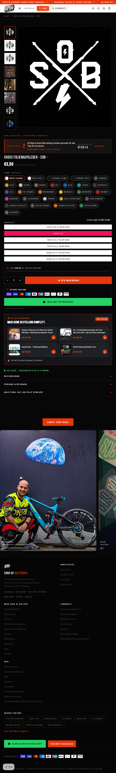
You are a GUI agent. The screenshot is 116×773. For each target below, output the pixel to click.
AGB (6, 676)
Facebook (9, 592)
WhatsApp (9, 597)
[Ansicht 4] (10, 71)
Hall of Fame (66, 624)
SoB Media (98, 768)
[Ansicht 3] (10, 58)
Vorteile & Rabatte (68, 614)
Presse (7, 634)
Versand (8, 681)
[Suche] (98, 8)
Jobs (6, 648)
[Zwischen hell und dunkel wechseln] (93, 8)
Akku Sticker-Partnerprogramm (74, 638)
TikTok (19, 597)
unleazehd (82, 718)
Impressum (9, 686)
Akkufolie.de (66, 584)
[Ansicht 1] (10, 32)
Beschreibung (12, 376)
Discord (42, 592)
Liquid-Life (34, 718)
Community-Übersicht (70, 609)
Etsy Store (65, 579)
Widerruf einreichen (62, 744)
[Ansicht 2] (10, 45)
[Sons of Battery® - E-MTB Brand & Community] (9, 8)
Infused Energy (13, 725)
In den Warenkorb (68, 280)
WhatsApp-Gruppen (69, 634)
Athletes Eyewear (34, 725)
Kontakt (7, 653)
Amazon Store (66, 574)
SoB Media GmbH (12, 609)
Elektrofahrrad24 (15, 718)
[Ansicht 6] (10, 98)
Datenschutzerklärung (14, 671)
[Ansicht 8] (10, 124)
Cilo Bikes (67, 718)
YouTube (32, 592)
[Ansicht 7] (10, 111)
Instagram (21, 592)
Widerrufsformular (12, 696)
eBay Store (65, 569)
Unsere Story (10, 614)
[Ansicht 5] (10, 85)
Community (60, 8)
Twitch (28, 597)
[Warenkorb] (109, 8)
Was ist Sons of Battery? (15, 629)
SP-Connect (97, 718)
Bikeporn (64, 629)
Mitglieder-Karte (67, 619)
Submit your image (58, 422)
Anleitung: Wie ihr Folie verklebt (24, 392)
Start (7, 16)
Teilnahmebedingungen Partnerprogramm (23, 701)
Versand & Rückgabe (15, 384)
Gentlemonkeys (55, 725)
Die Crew (8, 619)
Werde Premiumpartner (14, 624)
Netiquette (9, 643)
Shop (44, 8)
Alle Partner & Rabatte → (17, 731)
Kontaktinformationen (14, 691)
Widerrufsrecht (11, 666)
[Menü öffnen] (19, 8)
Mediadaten (9, 638)
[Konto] (104, 8)
